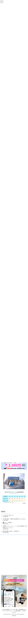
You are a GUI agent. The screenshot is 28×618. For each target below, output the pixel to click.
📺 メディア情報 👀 (7, 522)
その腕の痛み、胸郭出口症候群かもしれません (14, 519)
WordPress (10, 614)
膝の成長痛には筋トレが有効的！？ (11, 531)
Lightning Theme (16, 614)
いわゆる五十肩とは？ (8, 515)
